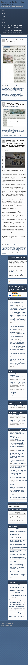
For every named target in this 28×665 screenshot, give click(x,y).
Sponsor (4, 22)
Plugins (11, 390)
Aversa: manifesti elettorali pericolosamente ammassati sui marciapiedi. (17, 487)
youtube (13, 135)
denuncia (22, 89)
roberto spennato (15, 608)
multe (7, 250)
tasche (11, 252)
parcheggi (17, 132)
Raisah (11, 495)
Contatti (4, 16)
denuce (7, 89)
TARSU (24, 616)
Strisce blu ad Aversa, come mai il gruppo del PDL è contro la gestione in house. (18, 456)
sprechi (23, 96)
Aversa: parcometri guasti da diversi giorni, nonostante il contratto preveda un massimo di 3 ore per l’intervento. (18, 308)
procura (20, 606)
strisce (3, 252)
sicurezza (21, 95)
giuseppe (17, 249)
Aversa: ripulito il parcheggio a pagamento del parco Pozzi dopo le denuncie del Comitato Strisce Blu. (17, 363)
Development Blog (13, 373)
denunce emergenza (16, 89)
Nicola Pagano (13, 470)
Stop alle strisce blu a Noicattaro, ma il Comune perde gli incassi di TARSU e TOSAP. (18, 472)
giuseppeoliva (21, 274)
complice (7, 248)
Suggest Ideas (13, 392)
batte (20, 247)
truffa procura (9, 135)
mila (20, 604)
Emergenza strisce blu (11, 85)
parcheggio (19, 93)
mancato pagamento (21, 91)
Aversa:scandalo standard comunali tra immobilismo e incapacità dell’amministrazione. (18, 537)
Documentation (13, 375)
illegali (9, 91)
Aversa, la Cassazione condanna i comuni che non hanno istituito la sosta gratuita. (18, 338)
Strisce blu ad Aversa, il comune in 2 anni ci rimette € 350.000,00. (17, 468)
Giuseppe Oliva (14, 90)
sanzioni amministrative (10, 95)
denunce (10, 89)
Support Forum (13, 393)
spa (24, 250)
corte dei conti (19, 88)
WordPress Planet (13, 396)
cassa (3, 88)
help (12, 271)
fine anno (13, 249)
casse (6, 88)
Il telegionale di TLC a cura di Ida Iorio (18, 405)
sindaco (11, 96)
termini (14, 252)
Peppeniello (12, 485)
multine (3, 93)
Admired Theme (24, 623)
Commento (18, 135)
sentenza (17, 95)
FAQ (19, 275)
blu (23, 130)
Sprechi (12, 87)
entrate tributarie (5, 90)
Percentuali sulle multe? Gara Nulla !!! (14, 40)
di (15, 248)
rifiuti (10, 608)
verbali (19, 252)
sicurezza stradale (5, 96)
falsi (10, 249)
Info (3, 19)
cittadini (3, 248)
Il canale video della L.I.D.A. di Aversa (18, 376)
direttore (18, 248)
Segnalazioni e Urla (16, 130)
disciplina (10, 131)
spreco (3, 98)
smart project (17, 612)
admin (13, 148)
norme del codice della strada (11, 93)
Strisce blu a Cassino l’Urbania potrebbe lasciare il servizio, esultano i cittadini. (12, 31)
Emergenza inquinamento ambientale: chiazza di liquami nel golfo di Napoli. (18, 497)
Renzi (18, 94)
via (21, 252)
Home (3, 10)
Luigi (11, 437)
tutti (16, 252)
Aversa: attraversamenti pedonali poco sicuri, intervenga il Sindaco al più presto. (18, 359)
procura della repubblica (11, 94)
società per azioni (19, 250)
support (19, 276)
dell (10, 248)
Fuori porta (9, 87)
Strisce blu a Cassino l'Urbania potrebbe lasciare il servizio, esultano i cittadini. (12, 26)
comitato (11, 593)
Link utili (11, 130)
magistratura (13, 91)
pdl (10, 250)
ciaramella (15, 590)
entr (21, 248)
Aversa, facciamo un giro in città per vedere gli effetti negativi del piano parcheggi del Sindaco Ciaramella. (17, 342)
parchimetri (4, 94)
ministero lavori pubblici (9, 132)
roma (20, 608)
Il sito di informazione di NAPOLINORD (18, 388)
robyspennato (15, 43)
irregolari (4, 250)
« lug (12, 522)
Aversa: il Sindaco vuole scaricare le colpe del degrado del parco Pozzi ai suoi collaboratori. (17, 328)
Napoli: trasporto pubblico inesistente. (18, 531)
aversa (17, 247)
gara (10, 90)
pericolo (16, 606)
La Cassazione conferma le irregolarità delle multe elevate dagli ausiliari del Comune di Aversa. (18, 544)
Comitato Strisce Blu (12, 88)
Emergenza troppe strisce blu (13, 129)
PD (9, 250)
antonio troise (12, 446)
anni (7, 247)
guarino (23, 602)
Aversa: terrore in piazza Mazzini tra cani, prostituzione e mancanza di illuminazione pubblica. (17, 567)
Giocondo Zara (13, 474)
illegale (6, 91)
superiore (4, 135)
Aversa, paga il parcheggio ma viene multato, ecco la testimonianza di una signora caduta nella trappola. (17, 319)
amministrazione (19, 584)
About (3, 13)
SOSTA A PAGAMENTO (17, 96)
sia (14, 250)
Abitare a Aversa (10, 244)
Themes (11, 395)
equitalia (7, 249)
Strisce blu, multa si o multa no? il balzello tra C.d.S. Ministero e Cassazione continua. (18, 452)
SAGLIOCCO (23, 608)
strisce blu (7, 252)
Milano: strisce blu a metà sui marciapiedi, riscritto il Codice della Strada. (17, 554)
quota (13, 250)
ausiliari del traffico (20, 87)
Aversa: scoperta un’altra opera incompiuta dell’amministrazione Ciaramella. (17, 448)
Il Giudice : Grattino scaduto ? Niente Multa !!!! (15, 104)
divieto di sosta (13, 600)
